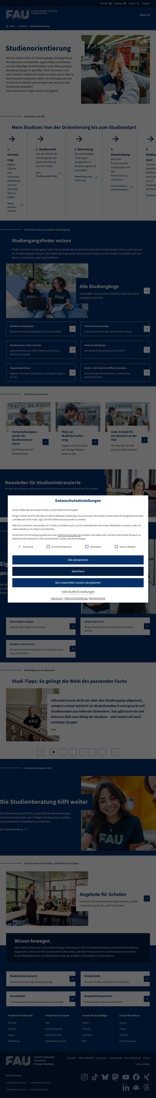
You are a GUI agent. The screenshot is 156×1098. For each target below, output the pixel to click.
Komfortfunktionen (62, 547)
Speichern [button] (78, 571)
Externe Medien (128, 547)
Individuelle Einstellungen (78, 592)
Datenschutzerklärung (69, 535)
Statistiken (95, 547)
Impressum (57, 598)
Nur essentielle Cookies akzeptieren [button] (78, 583)
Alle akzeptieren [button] (78, 560)
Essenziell (28, 547)
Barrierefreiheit (97, 598)
